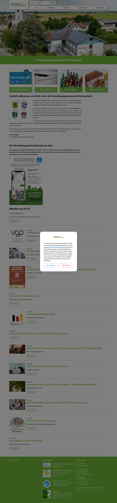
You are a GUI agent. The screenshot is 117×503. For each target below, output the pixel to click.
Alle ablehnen (66, 265)
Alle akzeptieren (51, 265)
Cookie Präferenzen (56, 247)
